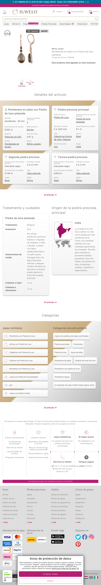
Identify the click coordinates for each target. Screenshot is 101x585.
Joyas (6, 24)
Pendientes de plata (63, 360)
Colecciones (82, 24)
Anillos (6, 494)
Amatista (31, 498)
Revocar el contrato (13, 576)
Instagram (91, 537)
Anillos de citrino (58, 518)
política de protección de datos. (64, 568)
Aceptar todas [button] (50, 574)
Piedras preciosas (62, 344)
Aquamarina (32, 502)
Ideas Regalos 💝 (67, 24)
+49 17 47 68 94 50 (62, 466)
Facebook (84, 537)
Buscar (96, 19)
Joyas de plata (77, 352)
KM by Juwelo (34, 144)
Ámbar (78, 510)
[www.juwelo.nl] (86, 577)
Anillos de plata (9, 502)
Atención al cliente (15, 447)
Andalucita (80, 518)
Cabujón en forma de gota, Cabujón (63, 138)
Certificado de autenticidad (15, 442)
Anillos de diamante (59, 494)
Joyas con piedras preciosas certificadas (72, 336)
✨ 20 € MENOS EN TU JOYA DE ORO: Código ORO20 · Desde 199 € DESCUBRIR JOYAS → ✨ (50, 2)
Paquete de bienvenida (38, 457)
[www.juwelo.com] (91, 577)
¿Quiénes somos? (38, 438)
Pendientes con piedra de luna (67, 369)
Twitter (78, 537)
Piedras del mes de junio (85, 360)
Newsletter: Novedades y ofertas (38, 442)
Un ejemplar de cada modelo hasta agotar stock (74, 385)
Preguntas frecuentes (14, 457)
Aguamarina (80, 498)
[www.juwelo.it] (96, 577)
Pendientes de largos (12, 145)
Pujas (30, 24)
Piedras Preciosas (49, 24)
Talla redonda (34, 173)
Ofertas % (16, 24)
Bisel (78, 136)
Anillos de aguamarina (60, 502)
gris (56, 146)
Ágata (29, 494)
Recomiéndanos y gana (39, 453)
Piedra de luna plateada (83, 120)
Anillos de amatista (59, 506)
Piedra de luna (60, 352)
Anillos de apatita (58, 514)
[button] (4, 12)
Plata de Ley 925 (13, 136)
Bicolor (30, 129)
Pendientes (78, 344)
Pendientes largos (62, 377)
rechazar (70, 565)
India (78, 146)
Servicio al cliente (62, 462)
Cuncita (30, 514)
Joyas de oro (8, 518)
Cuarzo (30, 510)
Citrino (30, 506)
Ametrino (79, 514)
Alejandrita (80, 502)
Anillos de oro (8, 498)
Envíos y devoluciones (14, 438)
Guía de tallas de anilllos (14, 452)
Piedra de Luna (61, 117)
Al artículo (49, 195)
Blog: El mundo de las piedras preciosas (38, 448)
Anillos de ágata (58, 498)
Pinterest (78, 544)
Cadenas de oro (9, 506)
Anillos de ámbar (58, 510)
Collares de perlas (10, 510)
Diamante (31, 518)
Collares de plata (10, 514)
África (30, 180)
